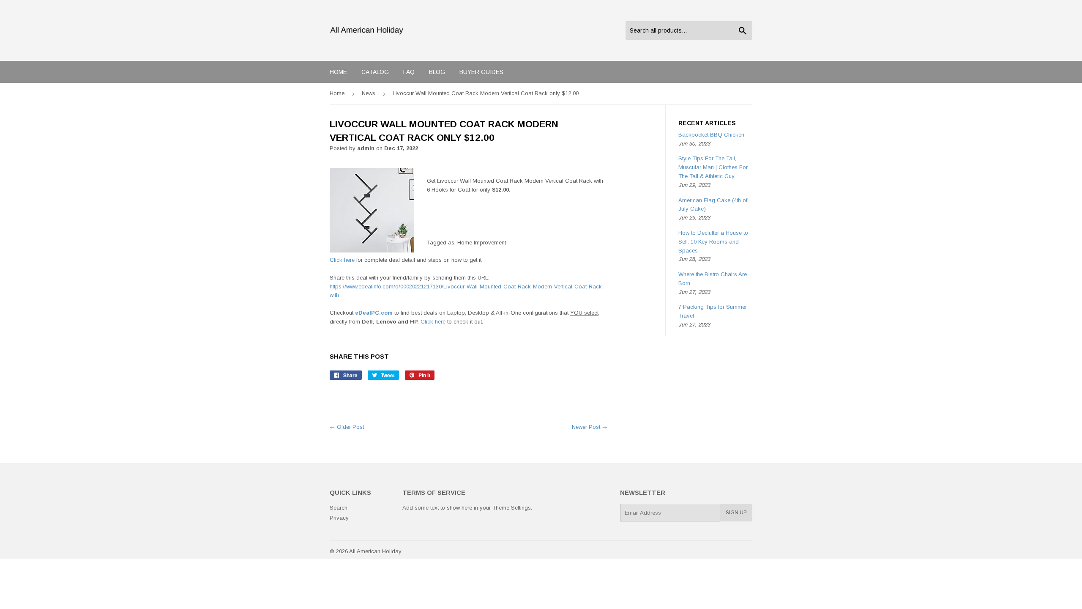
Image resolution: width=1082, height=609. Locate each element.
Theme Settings (511, 508)
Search (338, 508)
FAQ (409, 72)
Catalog (375, 72)
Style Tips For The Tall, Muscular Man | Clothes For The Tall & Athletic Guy (713, 167)
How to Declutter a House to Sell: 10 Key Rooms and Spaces (713, 242)
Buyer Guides (481, 72)
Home (338, 72)
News (368, 93)
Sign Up (736, 513)
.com (374, 313)
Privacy (339, 518)
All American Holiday (375, 551)
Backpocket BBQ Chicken (711, 135)
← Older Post (347, 427)
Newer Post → (589, 427)
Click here (342, 260)
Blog (437, 72)
